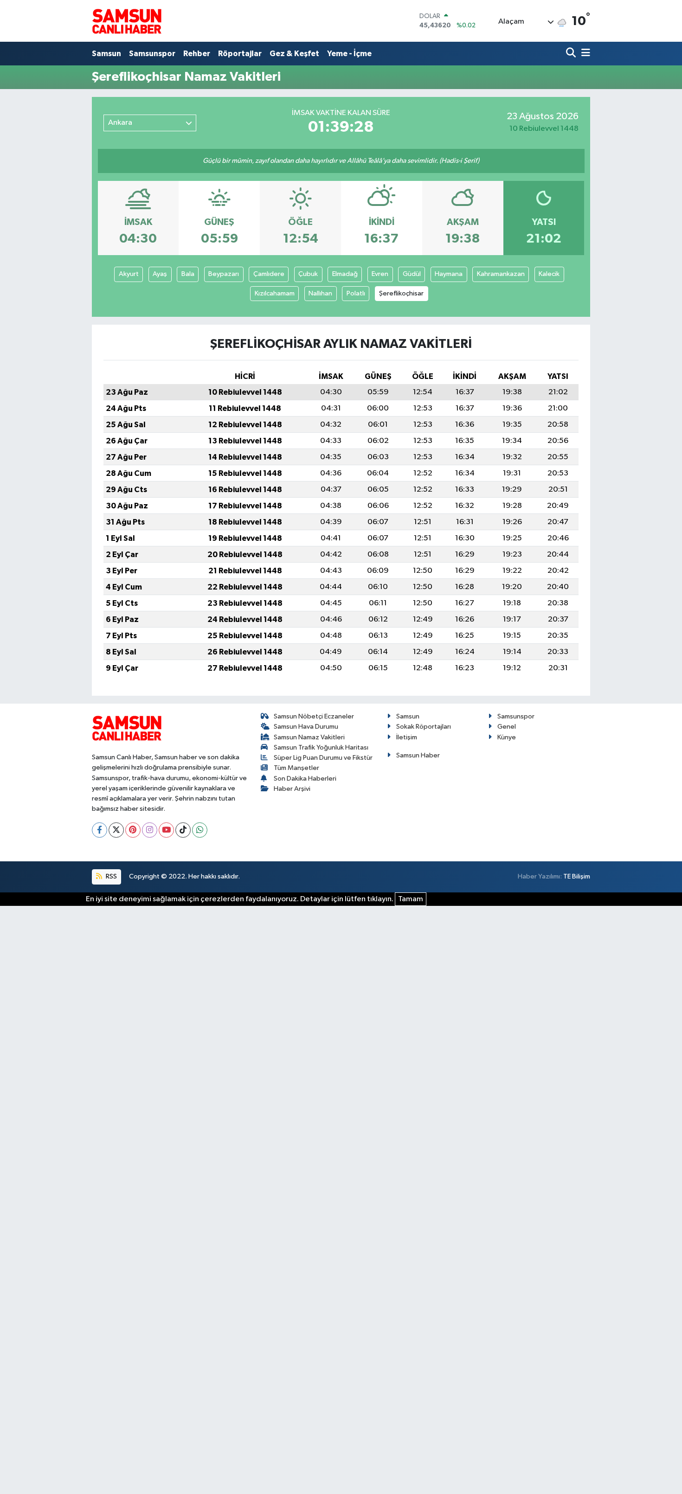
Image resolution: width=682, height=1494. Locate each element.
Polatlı (356, 293)
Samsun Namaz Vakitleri (309, 737)
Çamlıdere (268, 273)
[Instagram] (149, 830)
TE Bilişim (576, 876)
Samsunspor (152, 54)
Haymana (449, 273)
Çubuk (308, 273)
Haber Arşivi (292, 788)
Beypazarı (223, 273)
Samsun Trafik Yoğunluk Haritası (321, 747)
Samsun (106, 54)
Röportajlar (240, 54)
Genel (506, 726)
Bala (187, 273)
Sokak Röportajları (423, 726)
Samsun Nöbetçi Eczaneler (314, 716)
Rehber (196, 54)
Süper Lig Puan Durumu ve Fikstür (323, 757)
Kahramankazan (501, 273)
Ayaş (160, 273)
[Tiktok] (183, 830)
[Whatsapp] (199, 830)
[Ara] (572, 54)
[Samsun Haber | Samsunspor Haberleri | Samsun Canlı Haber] (126, 21)
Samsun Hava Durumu (306, 726)
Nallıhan (320, 293)
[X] (116, 830)
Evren (380, 273)
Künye (506, 737)
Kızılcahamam (275, 293)
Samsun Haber (418, 755)
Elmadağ (345, 273)
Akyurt (129, 273)
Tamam (410, 899)
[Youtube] (166, 830)
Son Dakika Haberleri (305, 778)
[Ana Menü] (584, 54)
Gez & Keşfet (294, 54)
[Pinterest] (133, 830)
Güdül (412, 273)
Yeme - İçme (349, 54)
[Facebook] (99, 830)
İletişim (406, 737)
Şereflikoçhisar (401, 293)
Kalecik (549, 273)
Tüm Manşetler (296, 767)
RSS (110, 876)
